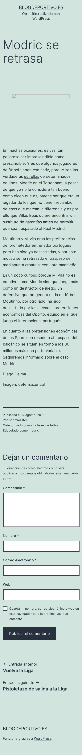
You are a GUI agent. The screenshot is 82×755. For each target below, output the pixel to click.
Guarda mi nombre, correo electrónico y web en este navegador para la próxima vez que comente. (44, 614)
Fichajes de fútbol (46, 425)
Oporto (38, 314)
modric (34, 430)
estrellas (31, 176)
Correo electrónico (19, 560)
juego (49, 288)
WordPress (42, 738)
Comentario (14, 488)
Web (6, 584)
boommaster (18, 420)
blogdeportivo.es (41, 7)
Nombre (11, 536)
